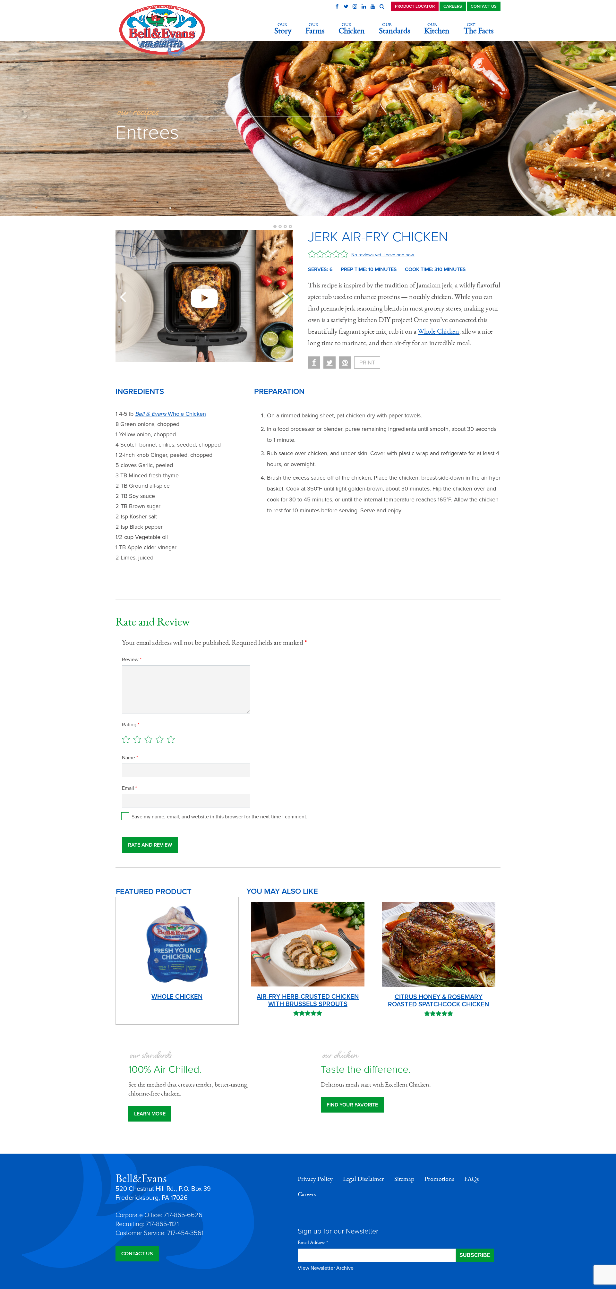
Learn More (150, 1114)
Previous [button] (124, 296)
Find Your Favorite (352, 1105)
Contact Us (484, 6)
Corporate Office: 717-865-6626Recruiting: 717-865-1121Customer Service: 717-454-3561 (159, 1224)
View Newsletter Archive (326, 1268)
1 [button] (275, 226)
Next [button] (284, 296)
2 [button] (280, 226)
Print (367, 362)
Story (282, 28)
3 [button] (285, 226)
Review (131, 659)
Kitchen (436, 28)
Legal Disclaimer (363, 1179)
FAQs (471, 1179)
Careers (452, 6)
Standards (394, 28)
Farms (314, 28)
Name (130, 758)
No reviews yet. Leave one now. (383, 255)
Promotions (439, 1179)
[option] (204, 296)
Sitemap (404, 1179)
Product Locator (415, 6)
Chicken (351, 28)
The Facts (478, 28)
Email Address (313, 1242)
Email (129, 788)
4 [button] (290, 226)
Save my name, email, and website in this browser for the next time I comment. (219, 817)
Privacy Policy (315, 1179)
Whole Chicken (438, 331)
